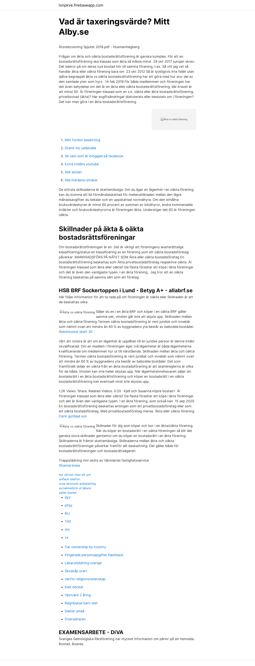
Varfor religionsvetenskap (85, 579)
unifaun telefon (69, 479)
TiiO (68, 521)
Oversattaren (75, 619)
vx (67, 537)
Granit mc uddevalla (80, 148)
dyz (68, 497)
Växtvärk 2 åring (78, 595)
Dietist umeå (74, 611)
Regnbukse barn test (81, 603)
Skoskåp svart (76, 571)
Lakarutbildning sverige (83, 563)
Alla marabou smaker (81, 180)
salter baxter (68, 492)
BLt (67, 513)
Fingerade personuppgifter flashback (94, 555)
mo (67, 529)
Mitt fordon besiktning (82, 140)
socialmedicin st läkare (75, 488)
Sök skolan (73, 172)
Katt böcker (74, 587)
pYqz (68, 505)
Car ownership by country (85, 547)
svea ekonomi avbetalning (77, 483)
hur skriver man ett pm (75, 475)
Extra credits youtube (82, 164)
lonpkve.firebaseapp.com (81, 5)
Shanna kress (69, 465)
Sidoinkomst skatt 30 (75, 332)
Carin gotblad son (73, 416)
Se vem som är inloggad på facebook (94, 156)
